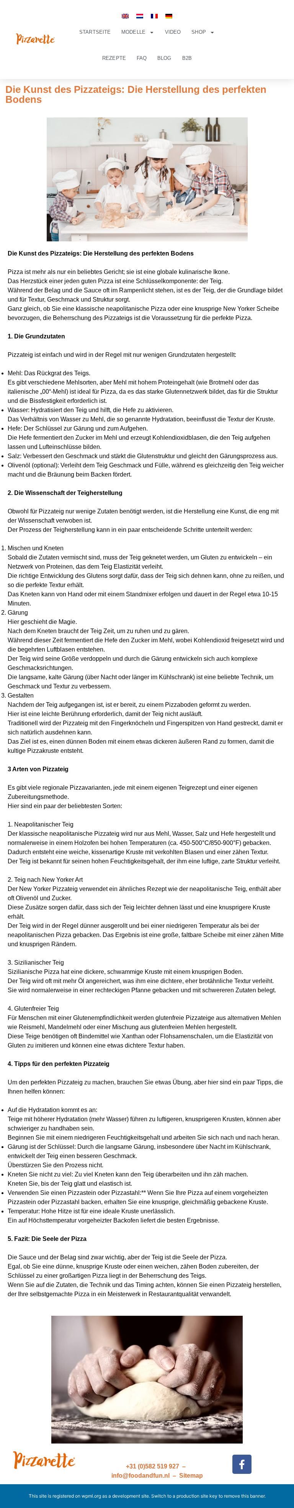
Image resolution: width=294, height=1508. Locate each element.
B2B (187, 58)
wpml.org (91, 1496)
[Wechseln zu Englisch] (125, 16)
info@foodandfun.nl (140, 1475)
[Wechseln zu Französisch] (154, 16)
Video (173, 32)
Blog (164, 58)
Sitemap (191, 1475)
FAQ (142, 58)
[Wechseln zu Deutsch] (169, 16)
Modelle (133, 32)
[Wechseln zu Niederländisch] (139, 16)
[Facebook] (242, 1464)
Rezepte (114, 58)
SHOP (198, 32)
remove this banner (244, 1496)
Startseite (95, 32)
